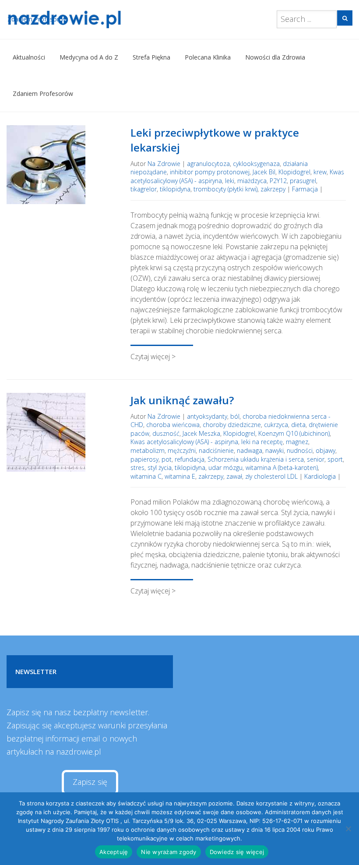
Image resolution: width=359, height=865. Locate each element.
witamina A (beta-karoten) (282, 467)
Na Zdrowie (164, 163)
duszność (166, 433)
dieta (298, 424)
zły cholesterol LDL (271, 476)
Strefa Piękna (151, 57)
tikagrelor (143, 189)
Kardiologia (320, 476)
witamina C (146, 476)
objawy (325, 450)
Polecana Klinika (208, 57)
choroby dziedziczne (232, 424)
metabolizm (147, 450)
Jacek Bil (264, 172)
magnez (297, 442)
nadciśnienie (216, 450)
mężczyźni (182, 450)
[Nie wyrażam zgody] (348, 828)
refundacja (189, 459)
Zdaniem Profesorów (43, 93)
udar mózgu (225, 467)
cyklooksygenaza (256, 163)
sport (335, 459)
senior (315, 459)
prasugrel (303, 181)
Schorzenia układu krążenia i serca (256, 459)
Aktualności (29, 57)
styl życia (160, 467)
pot (167, 459)
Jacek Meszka (201, 433)
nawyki (274, 450)
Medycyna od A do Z (89, 57)
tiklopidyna (175, 189)
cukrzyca (276, 424)
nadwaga (249, 450)
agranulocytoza (208, 163)
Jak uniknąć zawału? (182, 400)
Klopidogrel (294, 172)
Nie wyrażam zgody (168, 851)
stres (137, 467)
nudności (300, 450)
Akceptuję (113, 851)
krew (320, 172)
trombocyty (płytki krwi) (225, 189)
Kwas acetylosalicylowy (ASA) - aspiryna (184, 442)
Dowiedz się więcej (237, 851)
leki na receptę (262, 442)
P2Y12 (278, 181)
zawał (234, 476)
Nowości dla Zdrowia (275, 57)
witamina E (180, 476)
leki (229, 181)
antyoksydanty (207, 416)
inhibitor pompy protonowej (210, 172)
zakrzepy (272, 189)
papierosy (144, 459)
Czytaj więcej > (153, 356)
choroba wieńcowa (173, 424)
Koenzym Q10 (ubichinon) (294, 433)
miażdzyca (252, 181)
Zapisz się (90, 782)
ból (234, 416)
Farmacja (305, 189)
